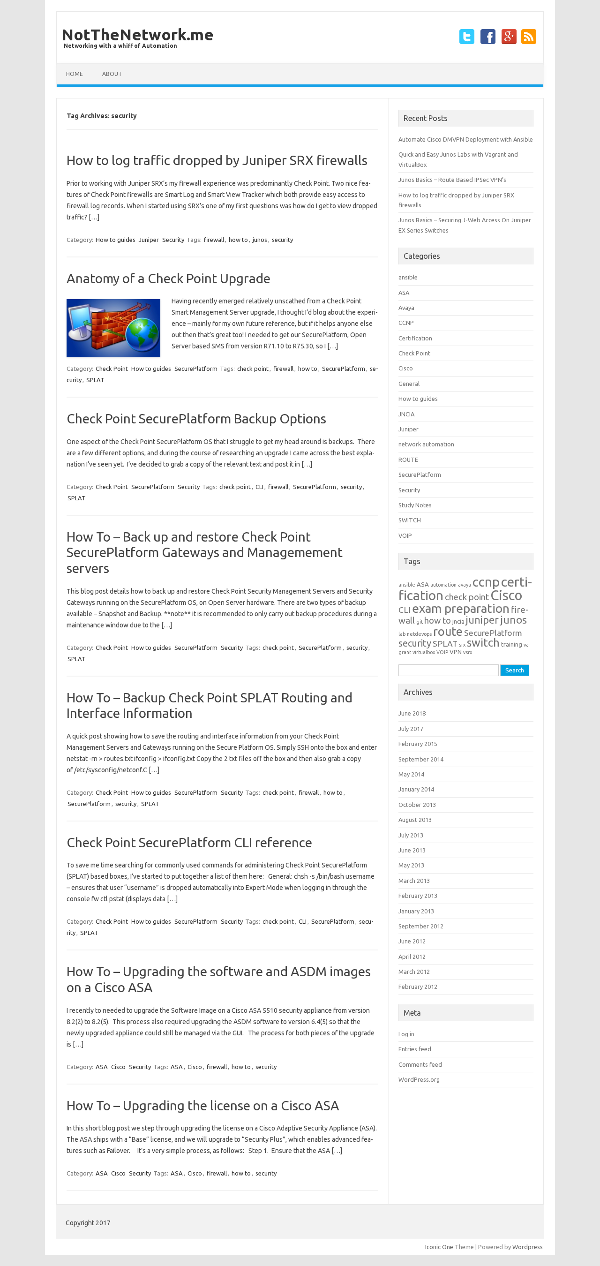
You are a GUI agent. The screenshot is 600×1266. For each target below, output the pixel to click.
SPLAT (95, 380)
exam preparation (461, 608)
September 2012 (420, 926)
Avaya (406, 307)
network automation (426, 444)
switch (483, 642)
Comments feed (420, 1064)
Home (74, 74)
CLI (259, 486)
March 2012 (414, 971)
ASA (102, 1066)
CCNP (406, 322)
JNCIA (406, 414)
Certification (415, 338)
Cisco (118, 1066)
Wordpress (527, 1246)
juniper (482, 619)
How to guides (115, 239)
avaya (464, 585)
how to (238, 239)
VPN (456, 652)
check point (253, 368)
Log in (406, 1034)
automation (443, 585)
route (448, 631)
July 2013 (410, 835)
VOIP (405, 535)
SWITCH (409, 520)
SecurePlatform (196, 368)
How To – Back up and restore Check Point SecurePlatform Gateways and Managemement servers (205, 552)
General (409, 383)
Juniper (149, 239)
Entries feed (414, 1049)
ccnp (486, 581)
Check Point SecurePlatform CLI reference (189, 842)
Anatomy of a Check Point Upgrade (168, 278)
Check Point (112, 368)
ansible (408, 277)
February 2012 (417, 986)
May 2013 (411, 865)
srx (462, 645)
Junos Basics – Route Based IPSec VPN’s (452, 179)
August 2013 (415, 819)
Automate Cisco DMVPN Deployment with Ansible (465, 139)
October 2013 (417, 804)
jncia (458, 621)
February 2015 (417, 743)
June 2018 (412, 713)
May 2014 (411, 774)
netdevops (419, 634)
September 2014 (420, 759)
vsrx (467, 652)
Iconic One (439, 1246)
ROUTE (408, 459)
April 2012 (412, 956)
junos (260, 239)
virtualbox (423, 652)
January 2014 (416, 789)
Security (173, 239)
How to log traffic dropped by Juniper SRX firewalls (217, 160)
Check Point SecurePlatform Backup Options (196, 418)
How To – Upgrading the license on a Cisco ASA (203, 1105)
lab (401, 634)
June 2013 (412, 850)
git (419, 622)
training (511, 644)
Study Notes (415, 505)
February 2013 (417, 895)
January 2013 (416, 911)
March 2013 (414, 880)
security (282, 239)
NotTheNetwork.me (137, 34)
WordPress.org (419, 1079)
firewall (214, 239)
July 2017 (410, 728)
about (112, 74)
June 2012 (412, 941)
